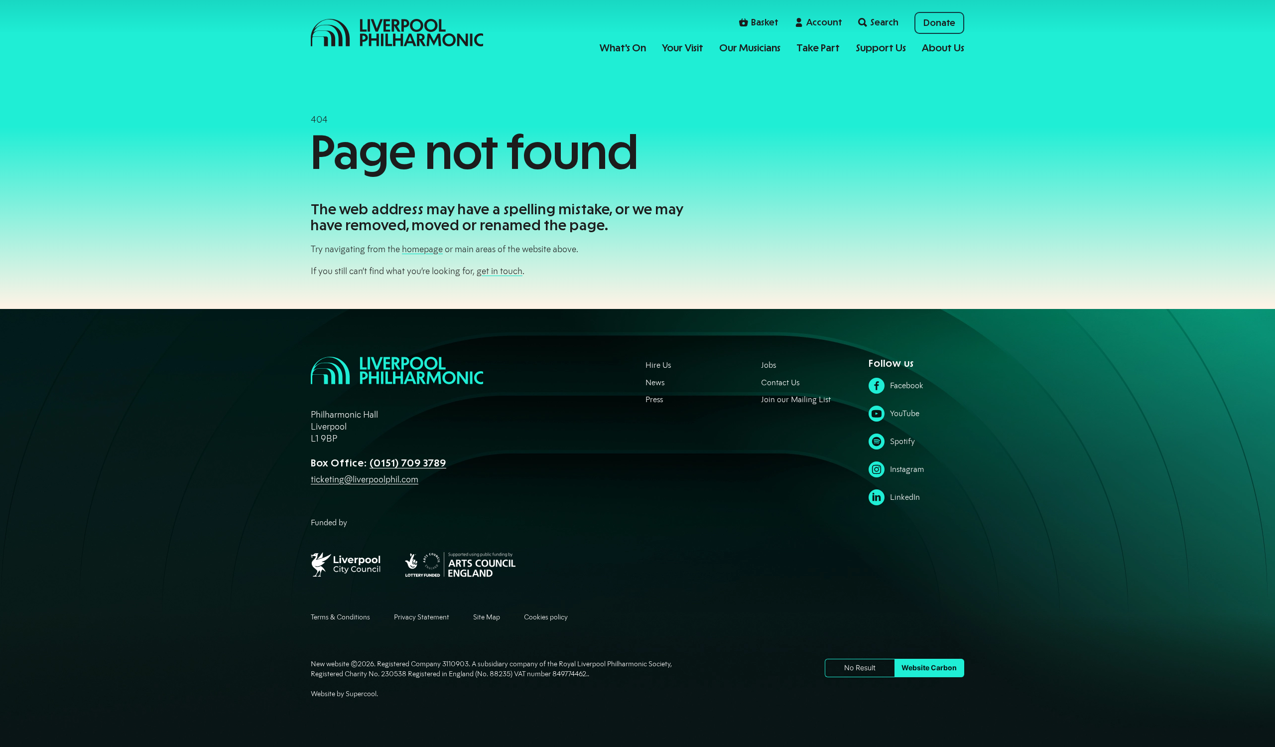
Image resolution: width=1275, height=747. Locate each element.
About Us (943, 48)
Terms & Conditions (340, 617)
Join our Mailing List (796, 399)
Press (654, 399)
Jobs (768, 365)
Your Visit (682, 48)
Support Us (881, 48)
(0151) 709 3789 (408, 463)
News (654, 382)
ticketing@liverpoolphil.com (364, 479)
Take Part (818, 48)
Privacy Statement (421, 617)
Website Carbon (929, 667)
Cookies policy (546, 617)
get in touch (499, 271)
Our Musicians (749, 48)
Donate (939, 22)
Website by (344, 694)
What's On (623, 48)
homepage (422, 249)
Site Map (486, 617)
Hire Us (658, 365)
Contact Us (780, 382)
